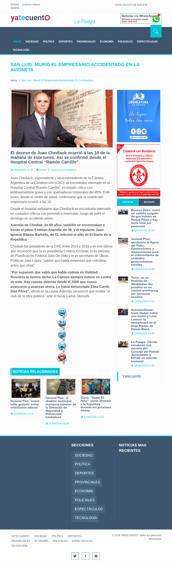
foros (15, 4)
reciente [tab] (149, 202)
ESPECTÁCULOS (147, 41)
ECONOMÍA (107, 41)
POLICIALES (125, 41)
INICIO (17, 41)
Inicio (13, 80)
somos (15, 8)
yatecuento (30, 20)
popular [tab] (127, 202)
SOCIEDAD (32, 41)
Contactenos (31, 4)
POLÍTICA (49, 41)
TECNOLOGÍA (21, 49)
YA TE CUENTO (20, 536)
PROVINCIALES (86, 41)
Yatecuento (131, 376)
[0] (62, 311)
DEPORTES (66, 41)
